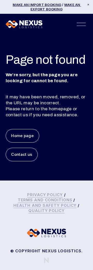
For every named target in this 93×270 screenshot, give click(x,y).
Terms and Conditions (45, 200)
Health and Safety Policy (45, 205)
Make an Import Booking (37, 5)
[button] (88, 4)
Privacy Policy (45, 194)
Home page (22, 135)
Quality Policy (46, 210)
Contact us (21, 154)
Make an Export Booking (55, 7)
